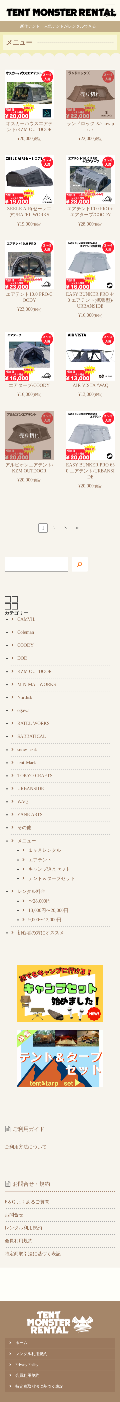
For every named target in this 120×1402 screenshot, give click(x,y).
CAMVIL (26, 619)
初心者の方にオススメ (40, 932)
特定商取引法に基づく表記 (33, 1253)
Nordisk (24, 697)
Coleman (25, 632)
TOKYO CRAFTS (35, 775)
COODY (25, 645)
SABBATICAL (31, 736)
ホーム (21, 1342)
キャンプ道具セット (49, 869)
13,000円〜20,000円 (48, 910)
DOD (22, 658)
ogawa (23, 710)
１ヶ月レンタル (44, 850)
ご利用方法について (26, 1146)
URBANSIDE (30, 788)
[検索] (80, 564)
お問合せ (14, 1214)
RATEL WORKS (33, 723)
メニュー (26, 840)
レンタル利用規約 (23, 1227)
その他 (24, 827)
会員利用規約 (19, 1240)
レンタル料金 (31, 891)
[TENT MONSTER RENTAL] (62, 10)
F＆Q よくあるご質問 (27, 1201)
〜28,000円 (39, 901)
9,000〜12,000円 (44, 919)
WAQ (22, 801)
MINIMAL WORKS (36, 684)
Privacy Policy (26, 1364)
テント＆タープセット (51, 878)
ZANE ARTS (30, 814)
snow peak (27, 749)
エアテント (40, 859)
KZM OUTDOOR (34, 671)
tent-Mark (26, 762)
